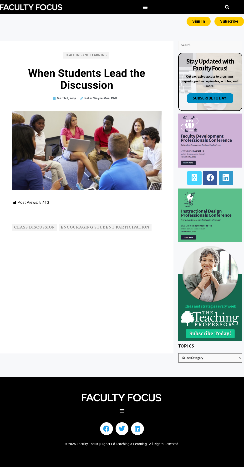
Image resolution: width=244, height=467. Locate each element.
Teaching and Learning (86, 55)
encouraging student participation (105, 227)
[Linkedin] (137, 428)
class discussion (34, 227)
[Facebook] (210, 178)
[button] (145, 7)
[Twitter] (122, 428)
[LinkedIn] (226, 178)
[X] (194, 178)
